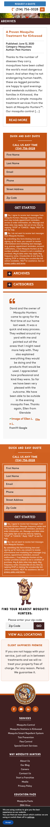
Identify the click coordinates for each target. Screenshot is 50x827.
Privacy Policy (25, 786)
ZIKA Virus (25, 805)
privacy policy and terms (14, 263)
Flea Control (26, 742)
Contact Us (25, 774)
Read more (18, 120)
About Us (25, 761)
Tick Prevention (26, 738)
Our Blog (25, 765)
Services (25, 718)
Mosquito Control (26, 725)
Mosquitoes (25, 47)
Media (25, 782)
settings (30, 817)
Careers (25, 769)
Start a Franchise (25, 778)
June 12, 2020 (26, 44)
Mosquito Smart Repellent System (26, 733)
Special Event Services (25, 746)
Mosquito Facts (25, 801)
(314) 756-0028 (26, 9)
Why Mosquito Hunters (25, 754)
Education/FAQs (25, 794)
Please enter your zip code (25, 620)
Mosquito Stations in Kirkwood (26, 729)
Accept (8, 822)
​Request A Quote (25, 4)
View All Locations (25, 634)
